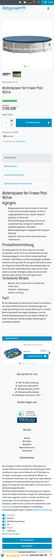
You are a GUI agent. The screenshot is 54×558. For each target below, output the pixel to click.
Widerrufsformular (27, 448)
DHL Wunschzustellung (15, 521)
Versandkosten (20, 141)
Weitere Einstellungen (11, 534)
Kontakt (27, 438)
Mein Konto (27, 441)
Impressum (6, 507)
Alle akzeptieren (27, 540)
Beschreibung (10, 158)
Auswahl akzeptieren (27, 552)
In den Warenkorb (33, 122)
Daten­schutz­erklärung (42, 510)
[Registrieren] (25, 2)
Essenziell (11, 515)
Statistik (10, 518)
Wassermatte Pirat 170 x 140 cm (33, 345)
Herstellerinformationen (14, 175)
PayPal (10, 528)
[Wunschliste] (39, 2)
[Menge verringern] (11, 125)
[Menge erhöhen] (11, 121)
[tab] (27, 157)
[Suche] (34, 2)
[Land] (30, 2)
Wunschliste (9, 136)
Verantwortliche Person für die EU (18, 184)
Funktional (11, 531)
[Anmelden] (20, 2)
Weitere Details (10, 166)
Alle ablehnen (27, 546)
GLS (8, 524)
